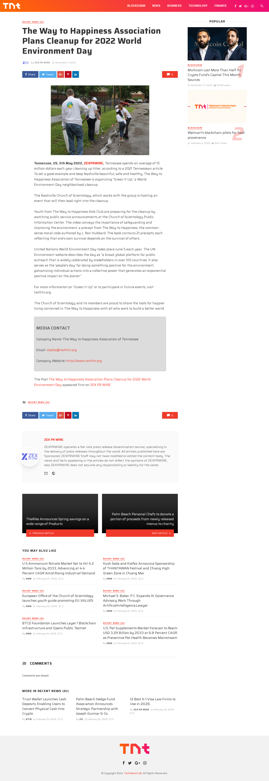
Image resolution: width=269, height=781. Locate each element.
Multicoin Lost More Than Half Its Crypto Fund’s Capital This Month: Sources (214, 75)
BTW (29, 719)
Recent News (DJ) (33, 22)
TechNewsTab (133, 773)
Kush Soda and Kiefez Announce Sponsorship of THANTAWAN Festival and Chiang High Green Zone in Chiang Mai (138, 568)
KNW (29, 578)
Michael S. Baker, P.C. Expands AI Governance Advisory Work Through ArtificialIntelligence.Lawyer (138, 600)
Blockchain (136, 5)
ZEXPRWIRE (93, 163)
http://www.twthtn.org (84, 360)
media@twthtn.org (62, 350)
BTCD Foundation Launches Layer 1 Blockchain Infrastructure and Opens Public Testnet (59, 625)
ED (81, 719)
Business (174, 5)
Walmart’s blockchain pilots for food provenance (216, 135)
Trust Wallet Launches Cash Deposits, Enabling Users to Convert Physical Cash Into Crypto (44, 706)
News (156, 5)
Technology (198, 5)
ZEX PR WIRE (42, 62)
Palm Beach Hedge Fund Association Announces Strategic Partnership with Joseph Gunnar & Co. (97, 706)
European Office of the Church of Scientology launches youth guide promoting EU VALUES (57, 598)
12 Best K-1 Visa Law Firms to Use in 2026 (152, 701)
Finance (220, 5)
